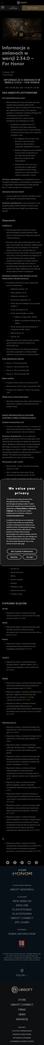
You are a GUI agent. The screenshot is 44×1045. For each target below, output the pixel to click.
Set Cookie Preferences (22, 551)
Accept (29, 557)
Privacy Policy (21, 508)
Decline (14, 557)
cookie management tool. (15, 515)
